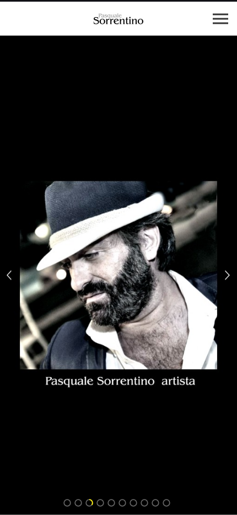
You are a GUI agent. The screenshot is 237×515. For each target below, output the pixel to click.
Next (227, 275)
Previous (9, 275)
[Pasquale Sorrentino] (118, 18)
